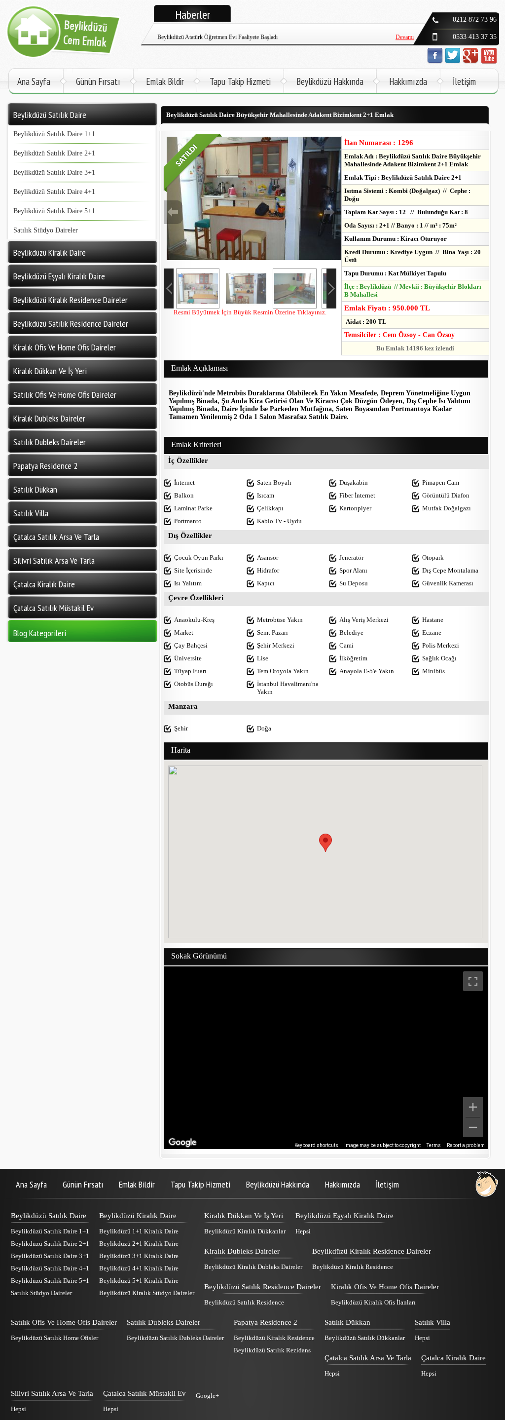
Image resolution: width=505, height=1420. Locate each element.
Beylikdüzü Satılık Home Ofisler (54, 1338)
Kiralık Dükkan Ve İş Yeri (243, 1216)
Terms (434, 1145)
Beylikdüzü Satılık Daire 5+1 (54, 211)
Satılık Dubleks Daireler (163, 1322)
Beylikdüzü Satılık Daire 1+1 (54, 134)
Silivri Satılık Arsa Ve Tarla (52, 1393)
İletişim (464, 81)
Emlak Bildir (165, 81)
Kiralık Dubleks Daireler (242, 1251)
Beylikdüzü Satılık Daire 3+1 (54, 172)
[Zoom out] (473, 1127)
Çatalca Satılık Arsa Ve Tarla (368, 1358)
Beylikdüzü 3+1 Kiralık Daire (139, 1256)
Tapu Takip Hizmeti (240, 81)
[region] (326, 1057)
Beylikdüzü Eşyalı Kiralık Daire (344, 1216)
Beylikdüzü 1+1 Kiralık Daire (139, 1231)
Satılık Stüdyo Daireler (45, 230)
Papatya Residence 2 (265, 1322)
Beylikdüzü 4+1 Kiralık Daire (139, 1268)
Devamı (405, 29)
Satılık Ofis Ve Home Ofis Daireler (64, 1322)
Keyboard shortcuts (316, 1145)
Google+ (207, 1395)
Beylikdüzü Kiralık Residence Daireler (371, 1251)
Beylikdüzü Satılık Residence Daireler (262, 1287)
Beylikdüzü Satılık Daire (48, 1216)
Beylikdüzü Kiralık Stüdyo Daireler (146, 1293)
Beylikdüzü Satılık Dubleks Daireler (175, 1338)
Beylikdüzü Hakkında (329, 81)
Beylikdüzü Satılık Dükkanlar (365, 1338)
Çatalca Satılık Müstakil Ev (144, 1393)
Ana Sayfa (33, 81)
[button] (325, 843)
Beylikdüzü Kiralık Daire (138, 1216)
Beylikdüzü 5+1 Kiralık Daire (139, 1280)
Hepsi (303, 1231)
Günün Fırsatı (98, 81)
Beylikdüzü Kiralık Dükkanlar (245, 1231)
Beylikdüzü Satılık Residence (244, 1302)
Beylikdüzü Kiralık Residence (352, 1266)
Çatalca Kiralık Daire (453, 1358)
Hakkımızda (408, 81)
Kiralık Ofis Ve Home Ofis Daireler (385, 1287)
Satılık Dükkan (347, 1322)
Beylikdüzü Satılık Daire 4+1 (54, 191)
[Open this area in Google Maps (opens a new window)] (182, 1142)
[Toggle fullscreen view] (473, 981)
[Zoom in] (473, 1107)
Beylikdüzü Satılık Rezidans (272, 1350)
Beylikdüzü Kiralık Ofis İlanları (373, 1302)
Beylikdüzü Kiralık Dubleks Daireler (253, 1266)
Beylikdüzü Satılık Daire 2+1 (54, 153)
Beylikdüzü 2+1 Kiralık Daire (139, 1243)
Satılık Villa (432, 1322)
